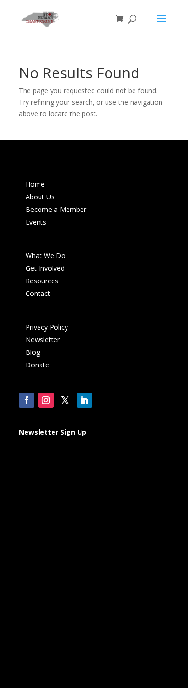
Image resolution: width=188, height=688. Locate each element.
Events (36, 221)
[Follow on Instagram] (46, 400)
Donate (37, 364)
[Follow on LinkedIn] (84, 400)
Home (35, 184)
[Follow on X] (65, 400)
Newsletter (43, 339)
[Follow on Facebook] (26, 400)
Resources (42, 280)
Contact (38, 293)
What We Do (46, 255)
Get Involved (45, 268)
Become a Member (56, 209)
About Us (40, 196)
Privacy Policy (47, 327)
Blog (33, 352)
